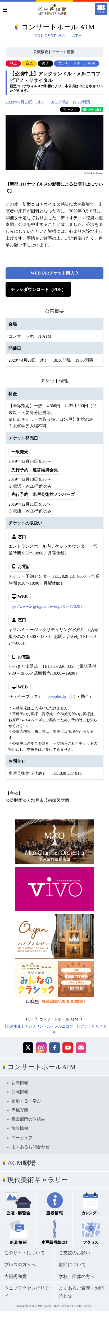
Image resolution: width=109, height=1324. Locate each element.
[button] (28, 1047)
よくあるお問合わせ (30, 1147)
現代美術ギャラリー (37, 1179)
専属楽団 (19, 1110)
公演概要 (40, 52)
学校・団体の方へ (77, 1276)
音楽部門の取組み (28, 1119)
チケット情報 (63, 52)
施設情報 (19, 1128)
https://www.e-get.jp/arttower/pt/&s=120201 (45, 606)
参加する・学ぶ (26, 1101)
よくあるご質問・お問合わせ (81, 1292)
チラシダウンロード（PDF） (38, 289)
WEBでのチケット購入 (53, 273)
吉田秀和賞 (15, 1276)
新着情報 (19, 1082)
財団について (72, 1264)
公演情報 (19, 1091)
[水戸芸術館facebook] (54, 1047)
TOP (29, 1019)
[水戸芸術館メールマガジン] (81, 1047)
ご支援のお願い (74, 1252)
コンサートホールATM (41, 1066)
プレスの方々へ (20, 1264)
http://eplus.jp (54, 696)
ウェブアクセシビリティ (26, 1292)
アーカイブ (22, 1137)
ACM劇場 (21, 1162)
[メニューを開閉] (5, 10)
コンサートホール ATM (58, 1019)
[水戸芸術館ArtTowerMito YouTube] (67, 1047)
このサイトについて (24, 1252)
